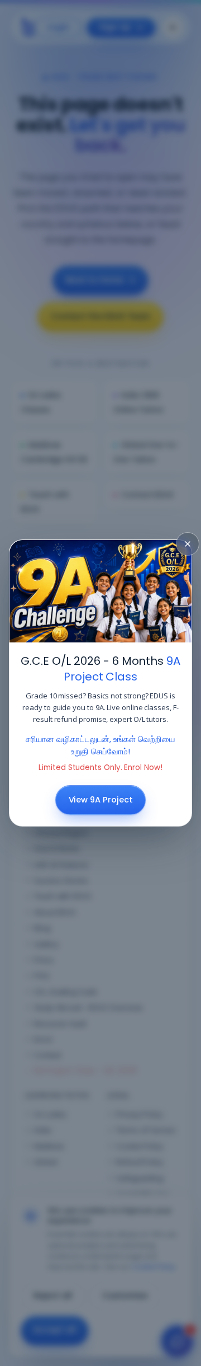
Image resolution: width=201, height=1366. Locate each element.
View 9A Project (101, 799)
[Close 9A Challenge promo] (187, 544)
